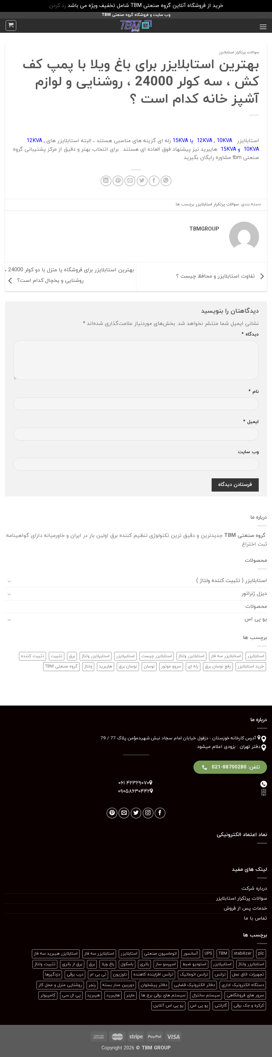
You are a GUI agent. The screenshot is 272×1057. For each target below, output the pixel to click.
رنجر (92, 985)
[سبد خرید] (11, 25)
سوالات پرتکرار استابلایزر (239, 52)
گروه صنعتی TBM (61, 666)
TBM (223, 954)
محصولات (256, 606)
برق (72, 656)
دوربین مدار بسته (118, 985)
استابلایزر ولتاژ (191, 656)
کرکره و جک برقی (249, 1006)
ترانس (220, 975)
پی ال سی (71, 995)
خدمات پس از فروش (245, 908)
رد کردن (57, 5)
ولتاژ (88, 666)
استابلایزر (255, 656)
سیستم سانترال (206, 995)
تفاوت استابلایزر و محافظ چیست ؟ (216, 276)
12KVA (204, 140)
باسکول (127, 964)
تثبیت (56, 656)
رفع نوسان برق (218, 666)
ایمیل (251, 421)
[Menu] (263, 27)
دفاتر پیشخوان (154, 985)
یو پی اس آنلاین (168, 1006)
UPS (208, 954)
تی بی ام (98, 975)
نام (253, 391)
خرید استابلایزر (251, 666)
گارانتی (221, 1006)
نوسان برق (128, 666)
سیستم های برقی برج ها (163, 995)
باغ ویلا (108, 964)
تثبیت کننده (32, 656)
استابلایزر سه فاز (226, 656)
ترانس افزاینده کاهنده (153, 975)
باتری (144, 964)
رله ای (193, 666)
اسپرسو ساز (166, 964)
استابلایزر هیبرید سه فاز (56, 954)
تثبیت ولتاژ (44, 964)
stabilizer (242, 954)
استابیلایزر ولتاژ (95, 656)
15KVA (180, 140)
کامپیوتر (47, 995)
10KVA (224, 140)
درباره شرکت (254, 888)
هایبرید (105, 666)
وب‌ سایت (248, 452)
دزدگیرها (52, 975)
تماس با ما (255, 918)
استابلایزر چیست (156, 656)
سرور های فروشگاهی (245, 995)
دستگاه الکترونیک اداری (243, 985)
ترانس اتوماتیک (194, 975)
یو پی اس (255, 619)
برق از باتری (72, 964)
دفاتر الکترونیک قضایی (194, 985)
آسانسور (190, 954)
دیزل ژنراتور (254, 593)
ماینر (130, 995)
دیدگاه (250, 334)
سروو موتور (171, 666)
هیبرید (93, 995)
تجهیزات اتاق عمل (248, 975)
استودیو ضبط (194, 964)
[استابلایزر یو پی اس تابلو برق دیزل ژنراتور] (136, 26)
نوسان (149, 666)
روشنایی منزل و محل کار (60, 985)
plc (261, 954)
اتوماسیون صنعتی (160, 954)
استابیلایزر (125, 656)
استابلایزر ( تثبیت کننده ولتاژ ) (231, 580)
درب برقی (75, 975)
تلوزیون (120, 975)
